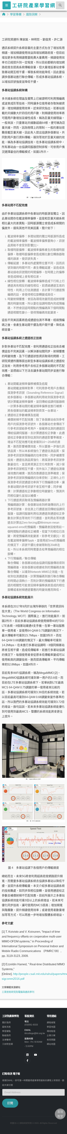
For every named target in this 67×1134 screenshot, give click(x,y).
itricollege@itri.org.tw (34, 1033)
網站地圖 (51, 1044)
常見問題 (51, 1040)
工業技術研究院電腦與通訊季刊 (18, 992)
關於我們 (6, 1022)
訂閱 (10, 1103)
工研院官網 (7, 1044)
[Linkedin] (27, 1055)
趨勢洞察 (32, 14)
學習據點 (6, 1031)
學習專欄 (15, 14)
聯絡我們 (6, 1035)
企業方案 (51, 1035)
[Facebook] (27, 1060)
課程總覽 (51, 1022)
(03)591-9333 (31, 1024)
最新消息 (6, 1027)
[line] (35, 1055)
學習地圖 (51, 1027)
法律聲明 (6, 1040)
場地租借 (51, 1031)
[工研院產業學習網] (33, 5)
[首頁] (3, 14)
